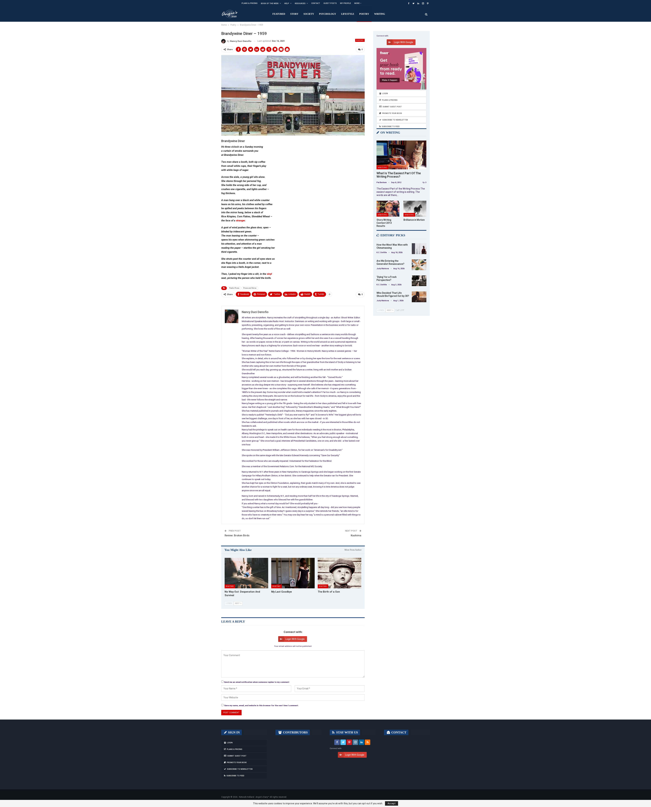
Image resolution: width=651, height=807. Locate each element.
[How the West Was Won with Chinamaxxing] (419, 248)
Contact (315, 3)
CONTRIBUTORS (295, 732)
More (357, 3)
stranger (240, 220)
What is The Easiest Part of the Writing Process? (399, 174)
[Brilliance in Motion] (414, 209)
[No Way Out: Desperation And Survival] (246, 573)
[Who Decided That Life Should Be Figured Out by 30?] (419, 296)
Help (286, 3)
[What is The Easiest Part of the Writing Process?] (401, 155)
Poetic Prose (234, 288)
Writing (379, 14)
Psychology (327, 14)
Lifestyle (347, 14)
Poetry (364, 14)
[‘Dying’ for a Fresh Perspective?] (419, 280)
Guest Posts (330, 3)
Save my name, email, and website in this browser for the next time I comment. (261, 705)
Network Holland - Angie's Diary (253, 797)
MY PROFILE (345, 3)
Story (294, 14)
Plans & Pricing (250, 3)
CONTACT (398, 732)
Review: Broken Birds (237, 535)
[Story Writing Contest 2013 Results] (388, 209)
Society (308, 14)
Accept (392, 803)
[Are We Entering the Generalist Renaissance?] (419, 264)
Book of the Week (270, 3)
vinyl (269, 273)
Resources (300, 3)
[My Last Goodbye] (293, 573)
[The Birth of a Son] (339, 573)
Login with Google (295, 639)
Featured (278, 14)
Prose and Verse (250, 288)
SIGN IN (233, 732)
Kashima (356, 535)
